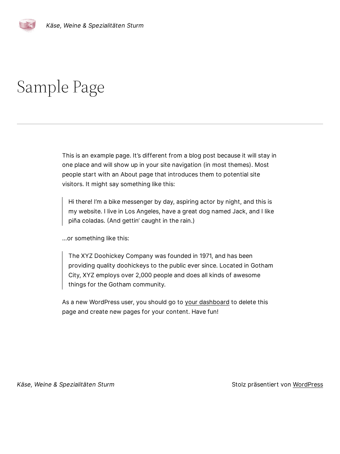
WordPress (308, 384)
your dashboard (207, 301)
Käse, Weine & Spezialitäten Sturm (95, 25)
